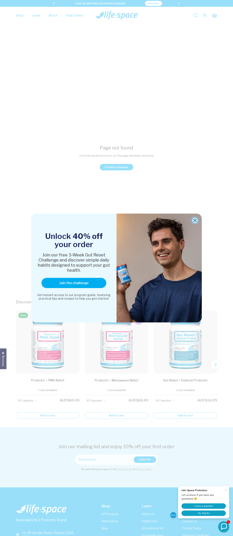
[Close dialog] (195, 220)
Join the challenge (74, 283)
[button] (223, 526)
